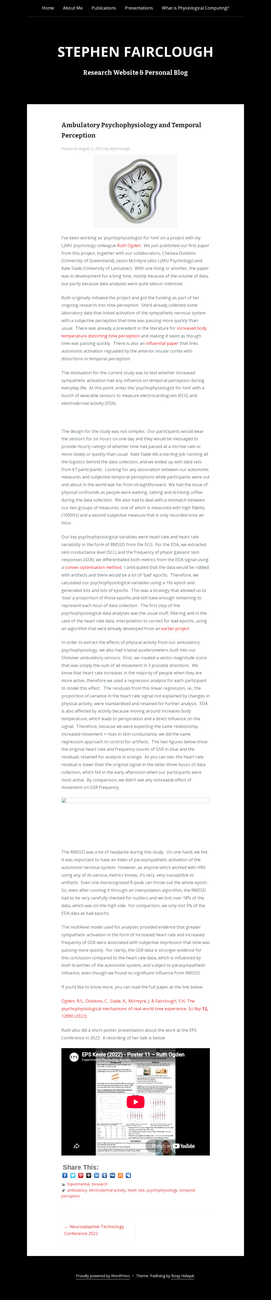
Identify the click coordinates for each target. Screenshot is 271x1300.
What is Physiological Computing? (195, 8)
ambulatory (77, 1190)
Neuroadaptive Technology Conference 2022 (94, 1230)
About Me (73, 8)
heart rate (136, 1190)
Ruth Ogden (129, 245)
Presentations (139, 8)
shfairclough (119, 148)
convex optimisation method (93, 567)
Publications (104, 8)
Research (99, 1184)
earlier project (175, 628)
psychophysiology (162, 1190)
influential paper (162, 343)
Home (48, 8)
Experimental (78, 1184)
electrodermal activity (107, 1190)
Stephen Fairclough (135, 51)
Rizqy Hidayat (182, 1275)
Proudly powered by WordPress (103, 1275)
